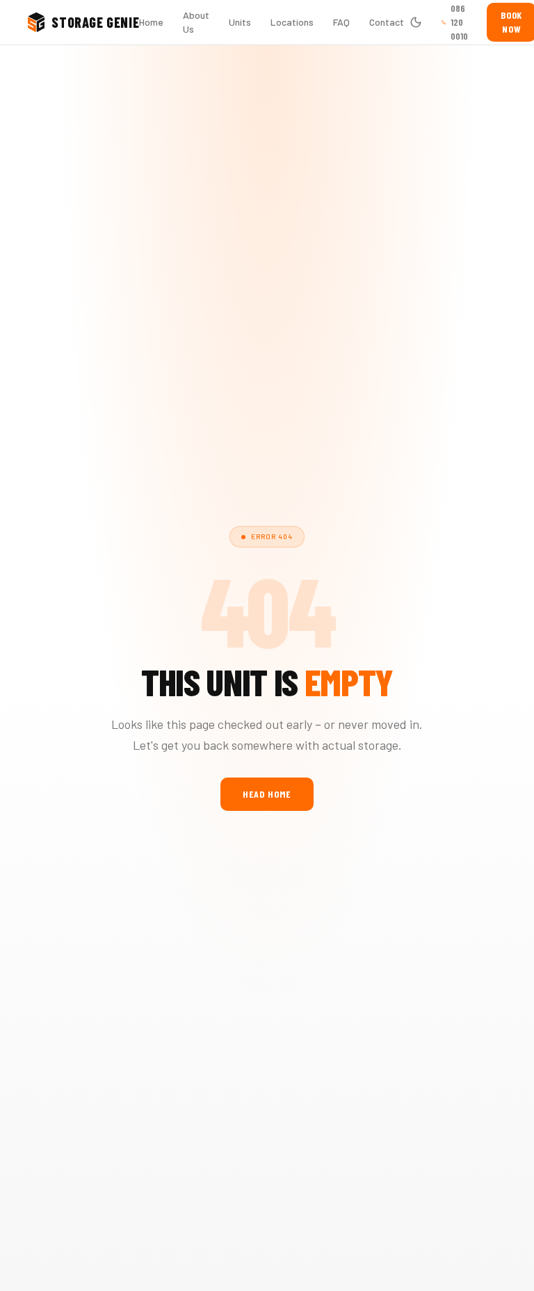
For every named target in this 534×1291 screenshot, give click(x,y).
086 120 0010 (459, 22)
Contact (386, 22)
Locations (292, 22)
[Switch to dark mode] (416, 22)
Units (240, 22)
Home (151, 22)
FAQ (341, 22)
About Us (196, 22)
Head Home (267, 794)
